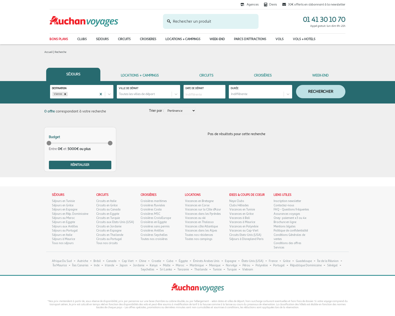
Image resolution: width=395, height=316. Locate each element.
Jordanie (138, 265)
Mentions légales (285, 226)
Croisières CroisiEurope (156, 218)
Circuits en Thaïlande (109, 235)
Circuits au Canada (108, 209)
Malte (166, 265)
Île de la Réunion (328, 261)
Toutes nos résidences (199, 235)
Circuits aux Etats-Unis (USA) (115, 222)
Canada (111, 261)
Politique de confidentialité (291, 230)
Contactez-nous (284, 205)
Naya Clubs (236, 201)
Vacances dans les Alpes (201, 230)
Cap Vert (127, 261)
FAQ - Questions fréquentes (291, 209)
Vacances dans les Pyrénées (203, 214)
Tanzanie (183, 269)
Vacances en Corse (197, 205)
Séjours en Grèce (62, 205)
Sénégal (332, 265)
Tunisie (217, 269)
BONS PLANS (59, 39)
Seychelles (147, 269)
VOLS (279, 39)
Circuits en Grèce (106, 205)
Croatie (156, 261)
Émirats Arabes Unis (206, 261)
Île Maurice (60, 265)
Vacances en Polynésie (243, 226)
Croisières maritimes (154, 201)
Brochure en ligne (285, 222)
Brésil (97, 261)
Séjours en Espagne (64, 209)
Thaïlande (200, 269)
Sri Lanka (166, 269)
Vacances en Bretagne (199, 201)
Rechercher (320, 91)
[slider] (49, 143)
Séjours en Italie (62, 235)
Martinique (197, 265)
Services (279, 247)
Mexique (214, 265)
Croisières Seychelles (154, 235)
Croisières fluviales (153, 205)
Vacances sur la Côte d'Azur (203, 209)
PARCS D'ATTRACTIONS (250, 39)
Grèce (286, 261)
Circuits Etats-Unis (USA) (245, 235)
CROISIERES (148, 39)
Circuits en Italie (106, 201)
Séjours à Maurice (63, 239)
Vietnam (247, 269)
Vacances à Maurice (242, 222)
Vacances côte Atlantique (201, 226)
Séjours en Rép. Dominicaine (70, 214)
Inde (96, 265)
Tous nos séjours (63, 243)
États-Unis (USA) (252, 261)
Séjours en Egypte (63, 222)
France (273, 261)
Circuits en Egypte (107, 214)
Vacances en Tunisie (242, 209)
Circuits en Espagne (108, 230)
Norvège (231, 265)
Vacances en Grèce (241, 214)
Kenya (153, 265)
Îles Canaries (80, 265)
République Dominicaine (306, 265)
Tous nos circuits (107, 243)
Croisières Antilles (152, 230)
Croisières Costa (151, 209)
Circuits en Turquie (108, 218)
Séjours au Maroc (63, 218)
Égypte (183, 261)
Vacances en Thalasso (199, 222)
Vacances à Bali (239, 218)
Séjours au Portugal (65, 230)
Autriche (82, 261)
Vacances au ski (195, 218)
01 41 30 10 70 (324, 19)
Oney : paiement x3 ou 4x (290, 218)
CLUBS (82, 39)
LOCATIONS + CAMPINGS (182, 39)
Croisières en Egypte (154, 222)
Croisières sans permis (155, 226)
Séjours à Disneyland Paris (246, 239)
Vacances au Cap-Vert (243, 230)
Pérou (246, 265)
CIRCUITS (124, 39)
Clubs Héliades (239, 205)
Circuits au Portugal (109, 239)
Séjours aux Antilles (65, 226)
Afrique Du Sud (62, 261)
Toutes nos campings (198, 239)
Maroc (180, 265)
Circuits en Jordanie (108, 226)
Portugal (279, 265)
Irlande (109, 265)
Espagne (230, 261)
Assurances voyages (287, 214)
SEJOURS (102, 39)
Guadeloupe (304, 261)
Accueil (48, 52)
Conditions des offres (287, 243)
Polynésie (262, 265)
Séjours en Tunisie (63, 201)
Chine (142, 261)
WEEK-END (217, 39)
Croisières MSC (150, 214)
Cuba (169, 261)
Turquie (232, 269)
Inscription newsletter (287, 201)
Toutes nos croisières (154, 239)
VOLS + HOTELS (304, 39)
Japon (124, 265)
